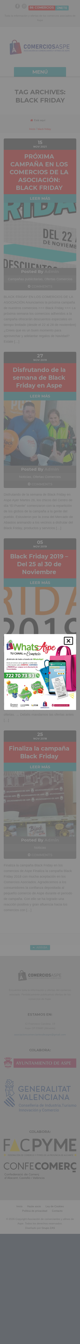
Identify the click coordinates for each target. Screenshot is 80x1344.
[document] (40, 672)
